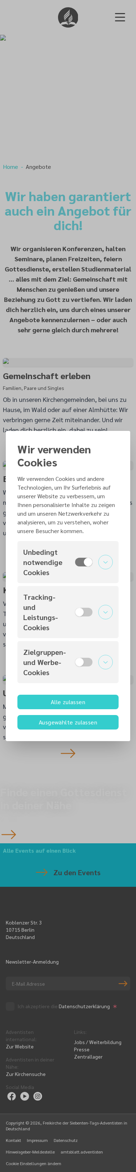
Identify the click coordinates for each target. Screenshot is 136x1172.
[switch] (83, 562)
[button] (68, 562)
